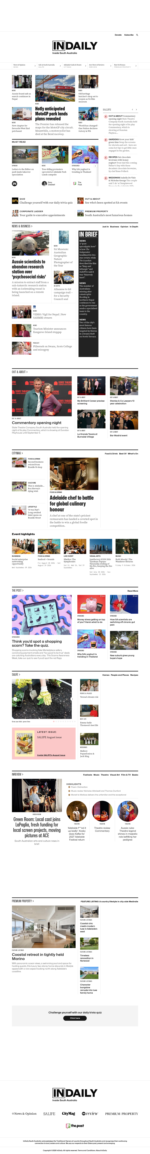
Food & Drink (111, 453)
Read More (133, 591)
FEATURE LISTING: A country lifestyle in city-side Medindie (109, 901)
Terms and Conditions (86, 1150)
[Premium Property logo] (121, 1113)
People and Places (120, 675)
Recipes (134, 675)
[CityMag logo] (68, 1114)
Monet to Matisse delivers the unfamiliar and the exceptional (98, 795)
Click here (75, 1018)
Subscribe (128, 35)
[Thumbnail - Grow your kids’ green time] (44, 699)
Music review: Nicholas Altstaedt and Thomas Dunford (96, 791)
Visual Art (115, 775)
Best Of (122, 453)
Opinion (124, 226)
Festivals (87, 775)
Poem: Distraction (79, 787)
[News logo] (24, 1113)
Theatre (105, 775)
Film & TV (126, 775)
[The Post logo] (75, 1126)
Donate (118, 35)
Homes (105, 675)
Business (114, 226)
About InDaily (101, 1150)
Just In (105, 226)
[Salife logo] (49, 1114)
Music (96, 775)
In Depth (134, 226)
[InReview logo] (90, 1114)
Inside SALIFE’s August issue (51, 755)
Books (135, 775)
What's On (133, 453)
